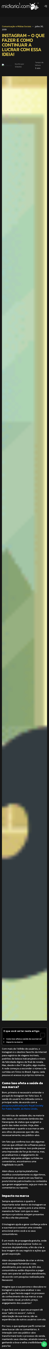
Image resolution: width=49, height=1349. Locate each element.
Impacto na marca (14, 1042)
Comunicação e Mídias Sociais (16, 26)
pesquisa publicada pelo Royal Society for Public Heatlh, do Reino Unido (22, 1107)
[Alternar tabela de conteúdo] (41, 1035)
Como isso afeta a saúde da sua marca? (24, 1038)
